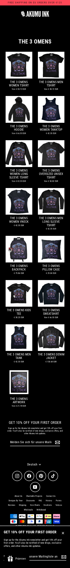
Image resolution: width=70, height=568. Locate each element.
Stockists (47, 505)
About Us (18, 496)
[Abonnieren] (63, 557)
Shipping (22, 505)
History (49, 500)
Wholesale (28, 510)
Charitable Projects (34, 496)
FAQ (40, 500)
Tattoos (58, 505)
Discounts (30, 500)
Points (58, 500)
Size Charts (35, 505)
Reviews (11, 505)
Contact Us (50, 496)
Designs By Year (16, 500)
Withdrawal (41, 510)
